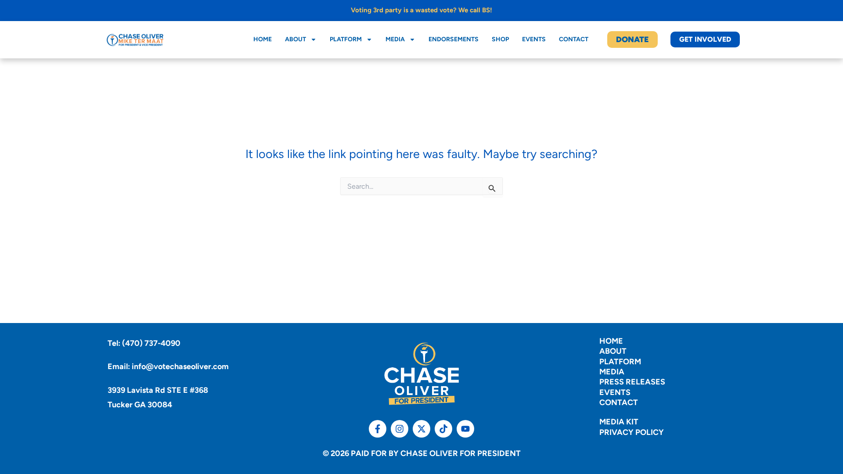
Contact (573, 39)
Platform (346, 39)
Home (262, 39)
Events (534, 39)
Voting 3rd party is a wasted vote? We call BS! (421, 10)
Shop (500, 39)
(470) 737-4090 (151, 343)
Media (395, 39)
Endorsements (454, 39)
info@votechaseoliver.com (180, 366)
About (295, 39)
